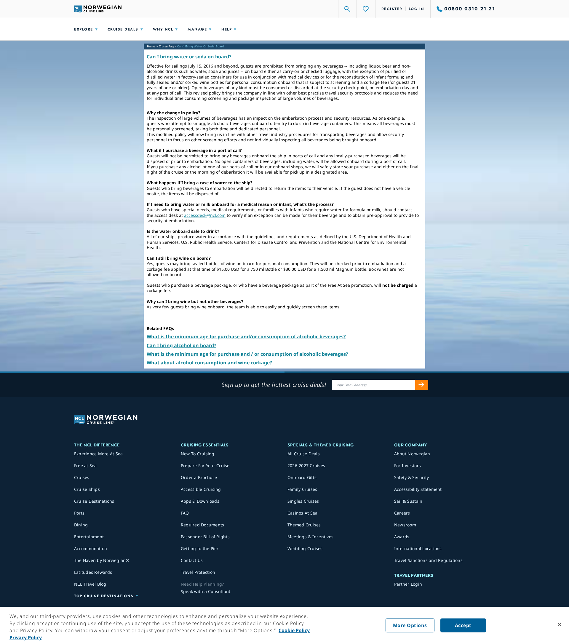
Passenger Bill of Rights (205, 536)
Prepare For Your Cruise (205, 465)
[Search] (347, 9)
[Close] (559, 624)
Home (151, 46)
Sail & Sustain (408, 501)
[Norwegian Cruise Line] (98, 8)
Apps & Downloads (200, 501)
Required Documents (202, 525)
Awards (402, 536)
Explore (83, 29)
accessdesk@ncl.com (205, 215)
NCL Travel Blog (90, 584)
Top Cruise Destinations (104, 596)
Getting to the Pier (200, 548)
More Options (410, 625)
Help (226, 29)
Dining (81, 525)
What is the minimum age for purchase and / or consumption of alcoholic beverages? (247, 354)
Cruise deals (123, 29)
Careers (402, 513)
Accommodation (90, 548)
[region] (284, 625)
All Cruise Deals (303, 453)
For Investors (407, 465)
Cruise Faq (166, 46)
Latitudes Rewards (93, 572)
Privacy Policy (25, 637)
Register (391, 9)
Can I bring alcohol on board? (181, 345)
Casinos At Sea (302, 513)
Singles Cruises (303, 501)
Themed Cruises (304, 525)
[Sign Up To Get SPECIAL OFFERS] (421, 385)
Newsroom (405, 525)
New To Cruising (198, 453)
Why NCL (163, 29)
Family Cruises (302, 489)
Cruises (81, 477)
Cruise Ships (87, 489)
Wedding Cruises (305, 548)
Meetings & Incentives (310, 536)
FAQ (185, 513)
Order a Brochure (199, 477)
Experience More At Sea (98, 453)
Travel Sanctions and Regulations (428, 560)
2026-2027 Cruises (306, 465)
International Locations (418, 548)
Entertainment (89, 536)
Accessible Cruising (201, 489)
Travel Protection (198, 572)
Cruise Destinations (94, 501)
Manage (197, 29)
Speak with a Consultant (206, 591)
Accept (463, 625)
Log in (416, 9)
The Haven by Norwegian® (102, 560)
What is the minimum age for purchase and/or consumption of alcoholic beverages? (246, 336)
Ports (79, 513)
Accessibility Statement (418, 489)
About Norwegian (412, 453)
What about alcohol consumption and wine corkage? (209, 362)
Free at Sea (85, 465)
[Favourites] (366, 9)
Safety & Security (411, 477)
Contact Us (192, 560)
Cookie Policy (294, 630)
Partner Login (408, 584)
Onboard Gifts (302, 477)
